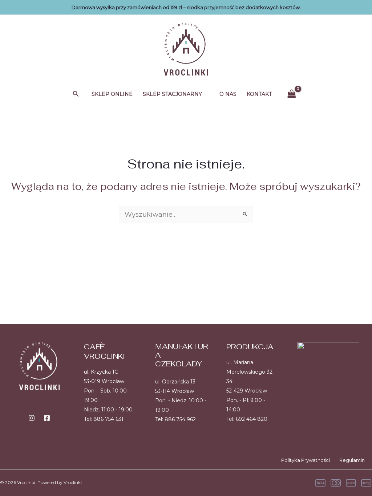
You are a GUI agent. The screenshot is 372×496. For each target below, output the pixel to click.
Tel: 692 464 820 (246, 419)
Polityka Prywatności (305, 460)
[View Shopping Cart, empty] (291, 93)
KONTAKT (259, 94)
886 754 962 (180, 419)
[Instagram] (31, 418)
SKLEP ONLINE (112, 94)
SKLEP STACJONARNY (172, 94)
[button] (76, 94)
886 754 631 (108, 419)
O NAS (227, 94)
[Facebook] (47, 418)
